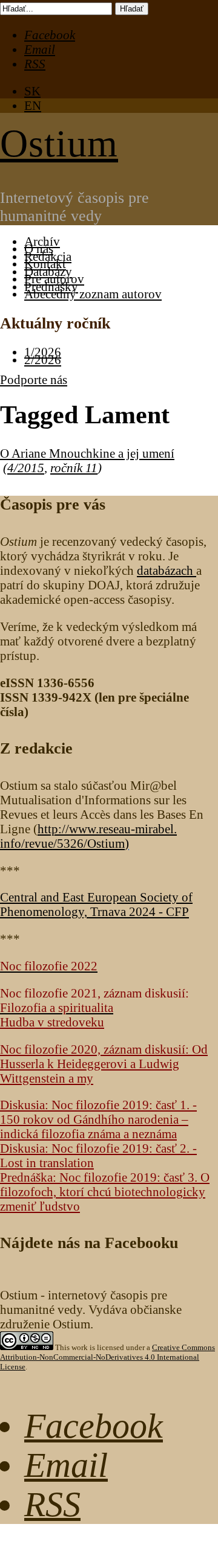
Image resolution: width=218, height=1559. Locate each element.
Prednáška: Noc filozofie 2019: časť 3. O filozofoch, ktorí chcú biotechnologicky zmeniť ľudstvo (105, 1191)
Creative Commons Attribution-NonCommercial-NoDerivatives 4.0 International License (107, 1357)
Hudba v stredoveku (52, 1022)
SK (32, 91)
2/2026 (42, 360)
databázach (166, 570)
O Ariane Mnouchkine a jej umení (87, 453)
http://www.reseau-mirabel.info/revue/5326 (88, 836)
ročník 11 (73, 468)
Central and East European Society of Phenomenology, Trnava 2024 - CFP (96, 904)
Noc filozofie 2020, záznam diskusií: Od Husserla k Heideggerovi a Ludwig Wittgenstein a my (104, 1063)
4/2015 (25, 468)
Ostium (59, 143)
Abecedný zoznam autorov (93, 294)
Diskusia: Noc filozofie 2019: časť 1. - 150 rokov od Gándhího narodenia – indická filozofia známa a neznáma (98, 1119)
